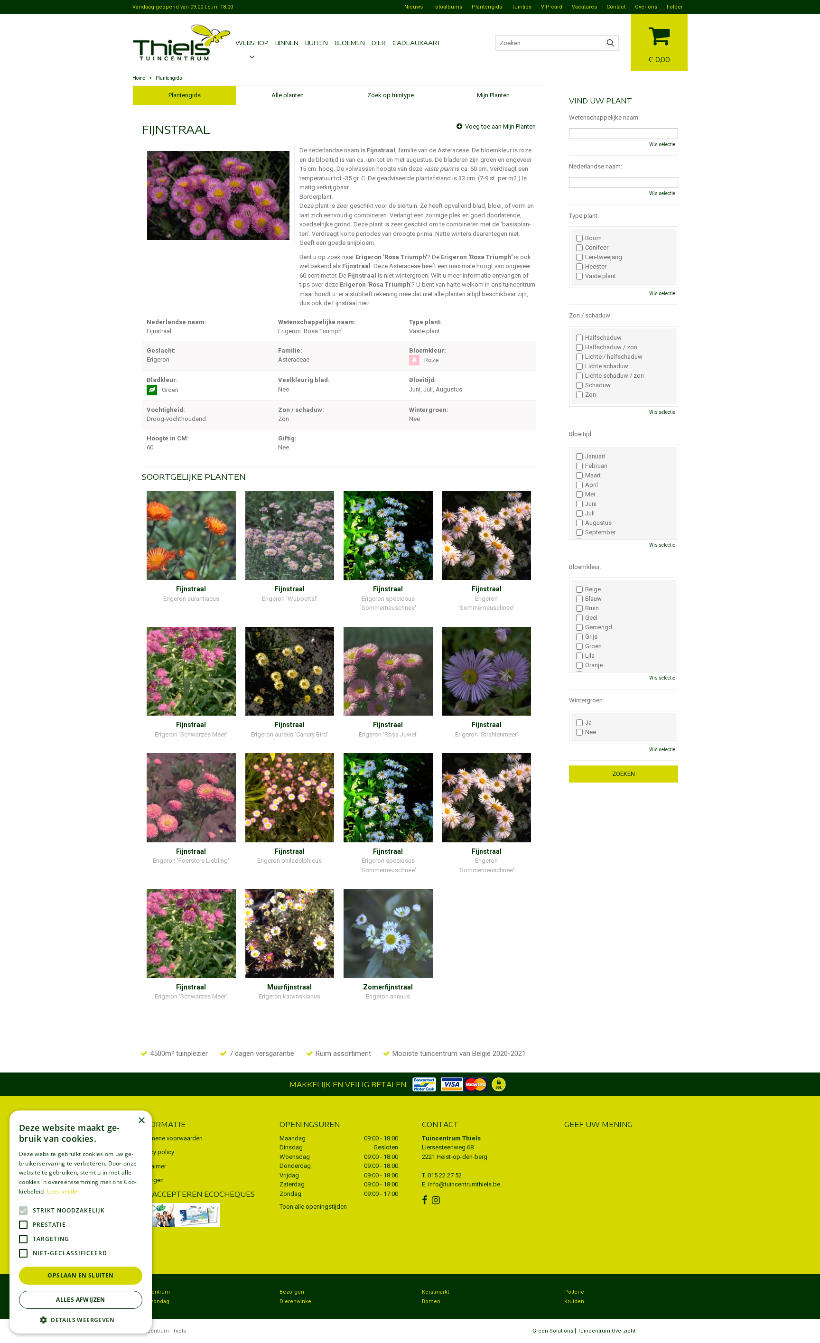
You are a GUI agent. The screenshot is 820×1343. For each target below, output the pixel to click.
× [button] (141, 1120)
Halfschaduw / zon (611, 347)
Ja (588, 722)
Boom (593, 238)
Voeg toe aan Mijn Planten (500, 126)
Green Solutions (552, 1331)
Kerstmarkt (435, 1292)
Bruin (592, 608)
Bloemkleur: (585, 566)
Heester (595, 266)
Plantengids (184, 95)
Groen (593, 646)
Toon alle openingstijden (313, 1206)
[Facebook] (425, 1200)
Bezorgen (292, 1292)
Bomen (431, 1301)
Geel (591, 618)
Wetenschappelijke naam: (604, 117)
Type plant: (584, 215)
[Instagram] (437, 1200)
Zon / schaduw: (590, 315)
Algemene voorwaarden (170, 1138)
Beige (593, 589)
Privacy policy (155, 1152)
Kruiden (574, 1301)
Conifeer (596, 247)
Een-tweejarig (603, 257)
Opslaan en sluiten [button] (80, 1275)
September (600, 532)
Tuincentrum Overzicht (606, 1331)
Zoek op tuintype (390, 95)
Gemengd (598, 627)
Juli (590, 513)
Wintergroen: (586, 700)
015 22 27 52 (445, 1175)
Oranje (594, 665)
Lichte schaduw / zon (614, 376)
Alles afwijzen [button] (80, 1300)
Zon (590, 395)
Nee (590, 732)
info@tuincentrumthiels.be (464, 1184)
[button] (80, 1319)
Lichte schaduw (606, 366)
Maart (593, 475)
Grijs (591, 637)
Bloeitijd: (581, 434)
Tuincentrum (153, 1292)
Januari (595, 456)
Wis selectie (662, 144)
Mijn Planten (493, 95)
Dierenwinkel (296, 1301)
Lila (590, 656)
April (591, 485)
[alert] (80, 1222)
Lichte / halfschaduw (614, 357)
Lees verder (63, 1191)
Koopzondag (153, 1301)
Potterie (574, 1292)
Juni (590, 504)
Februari (596, 466)
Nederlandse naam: (595, 166)
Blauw (593, 599)
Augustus (598, 523)
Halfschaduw (603, 338)
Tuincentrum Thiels (451, 1138)
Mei (590, 494)
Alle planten (287, 95)
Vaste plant (600, 276)
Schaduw (598, 385)
